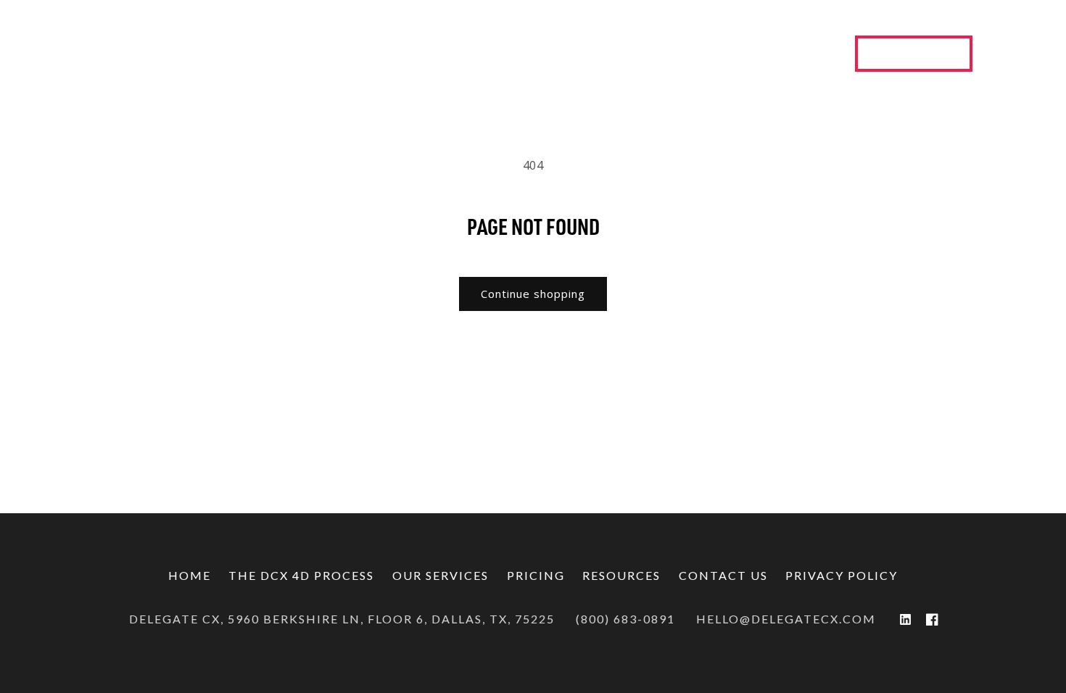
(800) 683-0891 (625, 619)
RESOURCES (621, 575)
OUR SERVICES (440, 575)
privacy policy (841, 575)
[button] (361, 54)
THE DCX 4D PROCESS (301, 575)
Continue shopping (533, 293)
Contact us (723, 575)
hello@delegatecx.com (786, 619)
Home (189, 575)
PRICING (536, 575)
